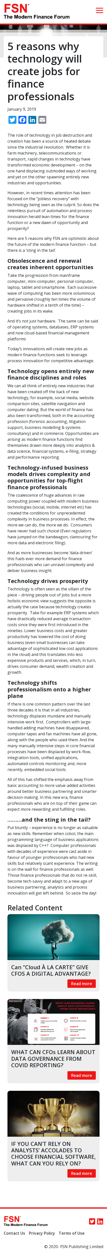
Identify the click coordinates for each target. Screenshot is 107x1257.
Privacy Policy (42, 1233)
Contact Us (14, 1233)
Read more (81, 983)
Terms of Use (72, 1233)
